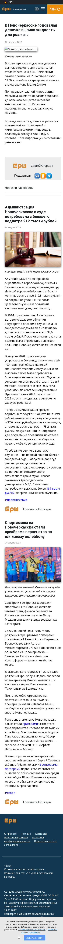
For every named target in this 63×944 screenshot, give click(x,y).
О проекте (10, 833)
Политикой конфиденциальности (39, 930)
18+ (53, 9)
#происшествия (16, 500)
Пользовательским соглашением (32, 929)
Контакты (41, 833)
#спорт (10, 793)
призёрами (30, 724)
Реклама (26, 833)
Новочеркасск (19, 9)
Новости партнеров (16, 837)
